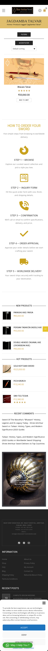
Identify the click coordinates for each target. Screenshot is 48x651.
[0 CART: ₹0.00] (45, 11)
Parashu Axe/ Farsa (23, 312)
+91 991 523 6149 (27, 527)
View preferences (24, 642)
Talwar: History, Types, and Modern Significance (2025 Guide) (22, 428)
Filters (24, 34)
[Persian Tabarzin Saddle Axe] (7, 330)
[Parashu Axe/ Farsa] (7, 315)
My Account (28, 567)
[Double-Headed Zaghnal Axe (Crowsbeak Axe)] (7, 345)
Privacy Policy (29, 563)
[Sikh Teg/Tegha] (7, 399)
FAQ (3, 567)
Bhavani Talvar (24, 87)
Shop (4, 563)
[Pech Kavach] (7, 384)
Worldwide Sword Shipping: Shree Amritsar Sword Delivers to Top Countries (23, 442)
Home (9, 24)
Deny (24, 635)
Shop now (24, 483)
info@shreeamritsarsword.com (24, 534)
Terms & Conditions (10, 579)
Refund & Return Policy (33, 575)
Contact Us (28, 571)
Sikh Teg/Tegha (21, 396)
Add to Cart (24, 100)
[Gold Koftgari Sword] (7, 369)
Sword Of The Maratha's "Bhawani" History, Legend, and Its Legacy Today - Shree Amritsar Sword (22, 423)
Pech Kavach (20, 381)
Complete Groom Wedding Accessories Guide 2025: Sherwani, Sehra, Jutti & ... (27, 599)
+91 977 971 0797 (27, 529)
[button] (44, 603)
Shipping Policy (8, 575)
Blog (3, 571)
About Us (27, 559)
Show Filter (24, 43)
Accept (24, 627)
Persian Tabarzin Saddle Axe (28, 327)
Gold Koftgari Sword (24, 366)
